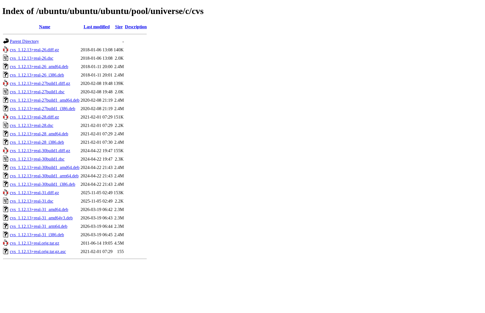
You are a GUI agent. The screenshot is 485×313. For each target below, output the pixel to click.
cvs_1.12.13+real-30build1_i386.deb (42, 184)
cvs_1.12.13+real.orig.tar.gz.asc (38, 251)
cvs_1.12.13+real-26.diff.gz (34, 49)
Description (136, 26)
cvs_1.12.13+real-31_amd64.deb (39, 209)
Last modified (97, 26)
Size (119, 26)
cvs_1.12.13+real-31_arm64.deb (38, 226)
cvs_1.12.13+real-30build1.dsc (37, 159)
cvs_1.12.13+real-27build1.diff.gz (40, 83)
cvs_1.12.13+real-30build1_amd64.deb (44, 167)
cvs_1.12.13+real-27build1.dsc (37, 91)
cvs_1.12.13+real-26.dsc (31, 58)
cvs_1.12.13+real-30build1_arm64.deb (44, 175)
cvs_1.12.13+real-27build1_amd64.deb (44, 100)
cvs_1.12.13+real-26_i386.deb (37, 75)
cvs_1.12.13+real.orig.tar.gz (34, 243)
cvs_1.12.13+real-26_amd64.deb (39, 66)
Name (44, 26)
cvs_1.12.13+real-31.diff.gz (34, 192)
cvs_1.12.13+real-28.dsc (31, 125)
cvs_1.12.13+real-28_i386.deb (37, 142)
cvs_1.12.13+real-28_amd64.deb (39, 133)
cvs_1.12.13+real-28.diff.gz (34, 117)
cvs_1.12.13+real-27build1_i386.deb (42, 108)
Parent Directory (24, 41)
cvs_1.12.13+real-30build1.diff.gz (40, 150)
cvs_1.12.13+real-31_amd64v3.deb (41, 217)
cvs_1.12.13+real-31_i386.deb (37, 234)
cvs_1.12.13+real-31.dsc (31, 201)
